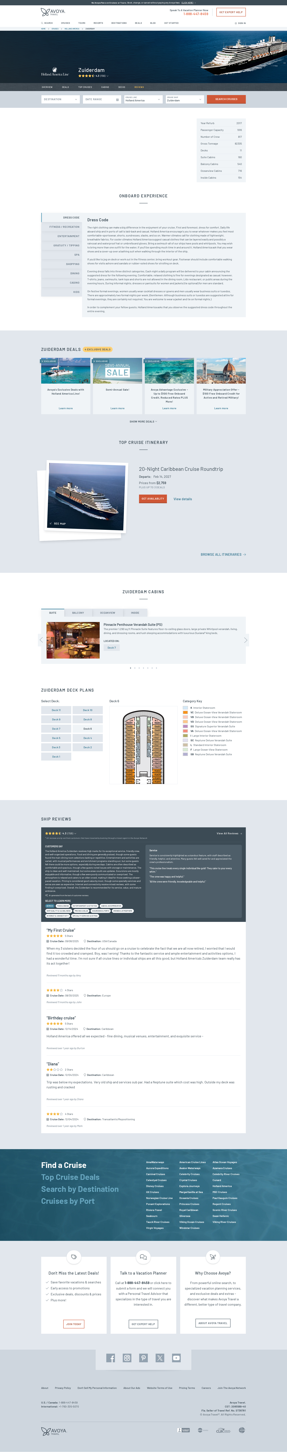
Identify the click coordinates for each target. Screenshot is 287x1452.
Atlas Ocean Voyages (225, 1162)
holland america (72, 29)
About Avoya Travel (212, 1323)
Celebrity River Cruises (226, 1174)
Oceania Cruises (188, 1197)
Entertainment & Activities (85, 906)
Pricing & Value (81, 911)
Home (43, 29)
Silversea (184, 1215)
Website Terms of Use (159, 1387)
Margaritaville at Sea (191, 1191)
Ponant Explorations (158, 1203)
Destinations (119, 23)
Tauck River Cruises (157, 1221)
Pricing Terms (187, 1387)
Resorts (99, 23)
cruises (55, 29)
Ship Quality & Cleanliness (59, 911)
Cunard (217, 1180)
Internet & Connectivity (58, 916)
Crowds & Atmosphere (122, 911)
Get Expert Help (231, 12)
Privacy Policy (63, 1387)
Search (48, 23)
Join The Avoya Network (232, 1387)
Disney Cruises (155, 1186)
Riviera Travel (154, 1209)
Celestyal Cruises (156, 1180)
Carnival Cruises (155, 1174)
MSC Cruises (220, 1191)
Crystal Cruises (188, 1180)
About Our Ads (131, 1387)
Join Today (73, 1324)
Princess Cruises (189, 1203)
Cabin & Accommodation (111, 906)
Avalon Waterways (189, 1168)
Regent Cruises (222, 1203)
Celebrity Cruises (189, 1174)
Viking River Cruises (224, 1221)
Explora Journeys (189, 1186)
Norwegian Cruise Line (159, 1197)
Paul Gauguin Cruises (225, 1197)
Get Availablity (153, 498)
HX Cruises (152, 1191)
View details (183, 499)
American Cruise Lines (192, 1162)
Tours (82, 23)
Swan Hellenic (221, 1215)
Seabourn (151, 1215)
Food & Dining (63, 906)
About (44, 1387)
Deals (139, 23)
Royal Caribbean (188, 1209)
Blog (153, 23)
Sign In (242, 23)
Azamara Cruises (222, 1168)
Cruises (66, 23)
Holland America (222, 1186)
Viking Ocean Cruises (191, 1221)
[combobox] (60, 98)
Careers (206, 1387)
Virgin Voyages (155, 1227)
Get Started (171, 23)
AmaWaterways (155, 1162)
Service (50, 906)
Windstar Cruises (189, 1227)
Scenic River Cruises (225, 1209)
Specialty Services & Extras (85, 916)
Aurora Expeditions (157, 1168)
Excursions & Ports (100, 911)
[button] (130, 668)
